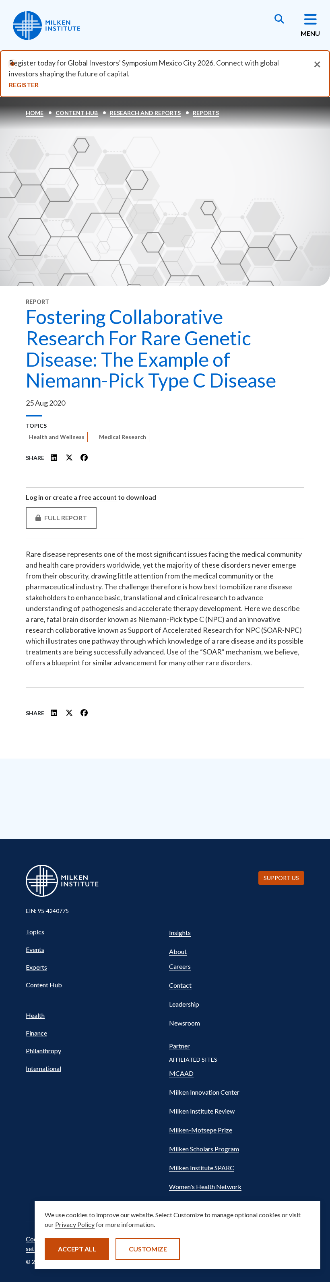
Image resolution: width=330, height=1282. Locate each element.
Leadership (184, 1004)
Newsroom (184, 1023)
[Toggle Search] (279, 19)
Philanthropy (43, 1050)
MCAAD (181, 1073)
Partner (179, 1046)
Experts (36, 967)
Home (34, 112)
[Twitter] (69, 457)
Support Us (281, 877)
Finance (36, 1033)
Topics (35, 931)
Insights (180, 932)
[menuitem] (93, 932)
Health (35, 1015)
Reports (206, 112)
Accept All (77, 1249)
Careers (180, 966)
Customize (148, 1249)
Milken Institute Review (202, 1111)
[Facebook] (84, 457)
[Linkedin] (54, 457)
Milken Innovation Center (204, 1092)
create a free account (85, 497)
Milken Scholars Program (204, 1149)
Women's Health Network (205, 1186)
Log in (34, 497)
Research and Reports (145, 112)
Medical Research (122, 436)
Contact (180, 985)
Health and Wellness (57, 436)
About (178, 951)
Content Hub (77, 112)
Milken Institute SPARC (201, 1167)
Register (24, 84)
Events (35, 949)
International (43, 1068)
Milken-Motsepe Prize (200, 1130)
